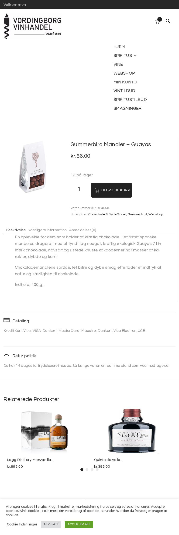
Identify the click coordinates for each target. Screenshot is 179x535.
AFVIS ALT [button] (51, 524)
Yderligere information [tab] (47, 230)
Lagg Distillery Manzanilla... (30, 460)
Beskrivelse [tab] (16, 230)
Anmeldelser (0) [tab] (82, 230)
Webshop (155, 214)
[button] (125, 55)
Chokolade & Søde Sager (107, 214)
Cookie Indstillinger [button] (22, 524)
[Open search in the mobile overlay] (167, 21)
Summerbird (137, 214)
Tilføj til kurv (115, 190)
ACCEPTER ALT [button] (79, 524)
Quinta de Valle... (108, 460)
